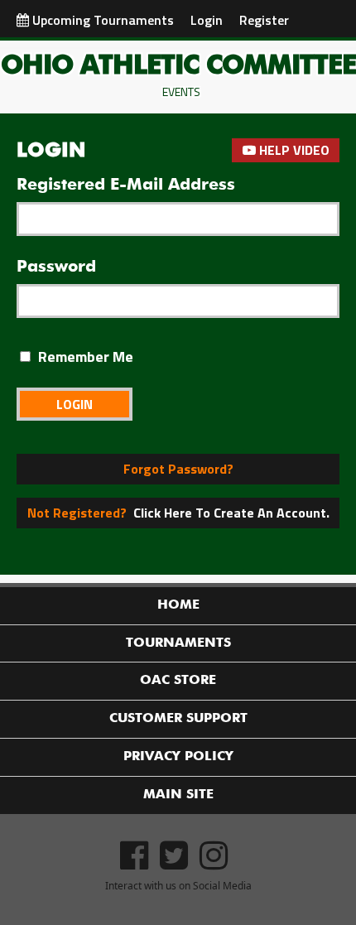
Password (56, 266)
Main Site (178, 795)
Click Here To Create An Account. (178, 513)
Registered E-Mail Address (126, 184)
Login (206, 20)
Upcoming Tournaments (101, 20)
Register (264, 20)
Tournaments (178, 643)
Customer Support (178, 718)
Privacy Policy (178, 757)
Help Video (293, 150)
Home (178, 605)
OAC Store (178, 680)
